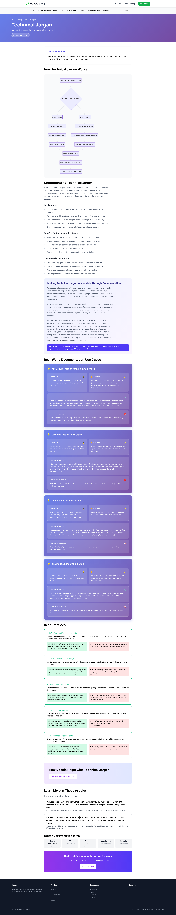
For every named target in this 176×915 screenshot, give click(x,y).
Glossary (19, 20)
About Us (93, 895)
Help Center (94, 889)
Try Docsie (144, 4)
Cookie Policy (160, 909)
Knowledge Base (64, 10)
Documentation (56, 895)
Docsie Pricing (129, 4)
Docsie (118, 4)
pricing (93, 10)
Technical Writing (103, 10)
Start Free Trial (88, 867)
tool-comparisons (36, 10)
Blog (42, 3)
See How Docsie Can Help (61, 776)
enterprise (48, 10)
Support (92, 892)
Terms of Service (147, 909)
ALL (27, 10)
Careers (92, 897)
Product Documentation (80, 10)
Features (53, 889)
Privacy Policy (135, 909)
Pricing (53, 892)
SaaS (55, 10)
